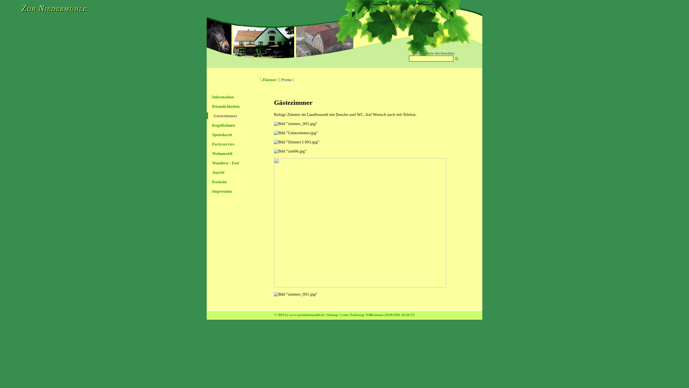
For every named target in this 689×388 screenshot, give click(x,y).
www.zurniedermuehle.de (306, 315)
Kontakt (219, 182)
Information (223, 97)
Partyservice (223, 144)
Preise (286, 80)
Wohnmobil (222, 153)
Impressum (222, 191)
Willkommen (375, 315)
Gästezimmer (225, 116)
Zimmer (269, 80)
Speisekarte (222, 135)
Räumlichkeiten (226, 106)
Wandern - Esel (225, 163)
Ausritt (218, 172)
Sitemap (332, 315)
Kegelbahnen (223, 125)
